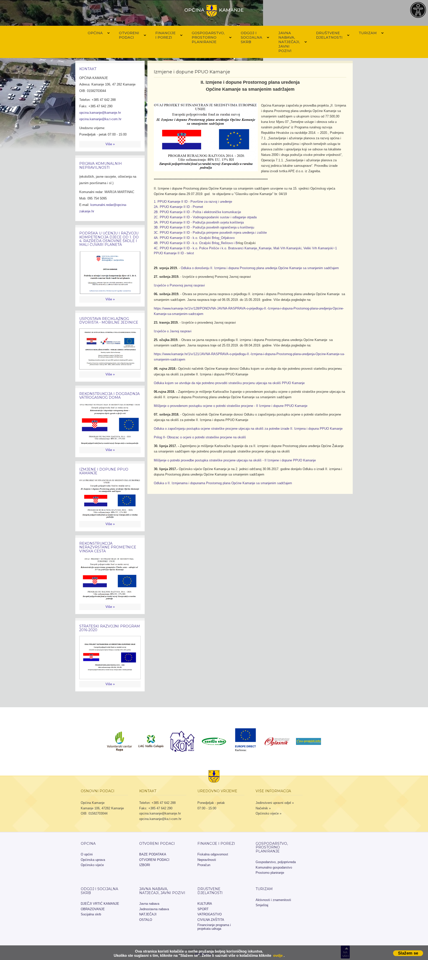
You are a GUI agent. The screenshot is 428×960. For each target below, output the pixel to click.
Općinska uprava (93, 860)
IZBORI (144, 865)
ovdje (278, 955)
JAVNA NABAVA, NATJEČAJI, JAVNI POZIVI (289, 42)
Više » (110, 144)
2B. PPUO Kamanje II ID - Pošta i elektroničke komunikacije (197, 212)
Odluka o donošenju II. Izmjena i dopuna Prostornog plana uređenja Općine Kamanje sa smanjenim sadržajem (260, 268)
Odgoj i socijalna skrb (251, 37)
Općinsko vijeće (92, 865)
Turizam (368, 33)
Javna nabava (149, 903)
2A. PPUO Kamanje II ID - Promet (178, 207)
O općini (87, 854)
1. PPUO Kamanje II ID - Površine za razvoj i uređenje (193, 201)
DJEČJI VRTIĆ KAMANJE (100, 903)
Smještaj (262, 905)
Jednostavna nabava (154, 909)
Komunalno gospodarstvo (274, 867)
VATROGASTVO (209, 914)
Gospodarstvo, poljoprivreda (276, 862)
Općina (95, 33)
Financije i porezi (165, 35)
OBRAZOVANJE (93, 909)
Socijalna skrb (91, 914)
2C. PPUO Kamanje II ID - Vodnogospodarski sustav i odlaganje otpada (205, 217)
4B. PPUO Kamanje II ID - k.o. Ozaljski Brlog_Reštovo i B (196, 243)
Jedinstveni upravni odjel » (275, 803)
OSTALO (145, 920)
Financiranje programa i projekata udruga (214, 927)
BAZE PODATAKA (152, 854)
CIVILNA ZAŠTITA (210, 920)
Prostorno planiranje (270, 873)
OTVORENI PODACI (129, 35)
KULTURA (204, 903)
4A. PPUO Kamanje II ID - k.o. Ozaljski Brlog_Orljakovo (194, 238)
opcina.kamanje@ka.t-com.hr (100, 119)
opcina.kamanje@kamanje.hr (100, 112)
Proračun (203, 865)
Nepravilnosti (206, 860)
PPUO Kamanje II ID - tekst (174, 253)
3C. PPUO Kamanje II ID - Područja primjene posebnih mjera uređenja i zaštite (210, 232)
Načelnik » (263, 808)
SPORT (203, 909)
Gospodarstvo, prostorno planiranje (208, 37)
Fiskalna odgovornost (212, 854)
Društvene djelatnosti (329, 35)
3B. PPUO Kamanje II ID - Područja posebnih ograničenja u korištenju (204, 227)
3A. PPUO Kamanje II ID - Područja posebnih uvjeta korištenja (199, 222)
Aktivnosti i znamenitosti (273, 900)
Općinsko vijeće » (268, 813)
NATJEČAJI (148, 914)
